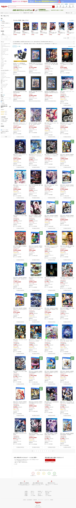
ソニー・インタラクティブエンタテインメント (5, 44)
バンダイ (2, 59)
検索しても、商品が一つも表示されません (21, 462)
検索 (6, 136)
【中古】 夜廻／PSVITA (50, 277)
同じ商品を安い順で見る (67, 105)
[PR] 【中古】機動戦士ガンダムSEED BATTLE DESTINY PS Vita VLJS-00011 (52, 92)
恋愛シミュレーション (4, 80)
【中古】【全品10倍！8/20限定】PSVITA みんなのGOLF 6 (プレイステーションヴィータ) (51, 372)
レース (2, 89)
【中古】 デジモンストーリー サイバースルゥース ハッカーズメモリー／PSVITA (36, 155)
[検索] (53, 7)
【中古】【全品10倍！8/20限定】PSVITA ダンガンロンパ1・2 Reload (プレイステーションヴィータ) (36, 247)
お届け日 (2, 100)
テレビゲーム (6, 12)
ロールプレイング (3, 73)
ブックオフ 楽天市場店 (64, 103)
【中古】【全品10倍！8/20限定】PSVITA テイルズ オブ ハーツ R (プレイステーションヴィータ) (67, 186)
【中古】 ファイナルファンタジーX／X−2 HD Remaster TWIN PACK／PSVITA (67, 341)
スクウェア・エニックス (4, 54)
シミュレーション (3, 76)
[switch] (10, 106)
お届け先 (2, 96)
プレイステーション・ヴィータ (14, 12)
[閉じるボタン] (74, 42)
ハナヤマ (2, 62)
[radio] (1, 20)
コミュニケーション (4, 85)
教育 (1, 88)
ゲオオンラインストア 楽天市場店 (66, 288)
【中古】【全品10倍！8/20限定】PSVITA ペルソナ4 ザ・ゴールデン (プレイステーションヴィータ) (67, 155)
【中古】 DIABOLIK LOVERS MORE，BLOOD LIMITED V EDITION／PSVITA (51, 434)
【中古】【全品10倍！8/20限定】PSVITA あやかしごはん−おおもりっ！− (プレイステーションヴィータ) (20, 403)
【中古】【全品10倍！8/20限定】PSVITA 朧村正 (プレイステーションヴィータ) (36, 403)
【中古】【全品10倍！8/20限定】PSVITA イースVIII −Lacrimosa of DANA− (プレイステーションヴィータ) (20, 278)
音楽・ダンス (3, 81)
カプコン (2, 66)
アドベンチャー (3, 72)
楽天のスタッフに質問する (50, 460)
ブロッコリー (3, 58)
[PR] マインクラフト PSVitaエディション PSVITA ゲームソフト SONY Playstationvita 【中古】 (67, 64)
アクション (2, 74)
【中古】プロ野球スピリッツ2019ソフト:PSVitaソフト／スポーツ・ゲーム (67, 278)
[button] (72, 4)
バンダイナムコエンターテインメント (5, 47)
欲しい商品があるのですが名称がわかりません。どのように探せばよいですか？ (27, 459)
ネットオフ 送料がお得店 (65, 165)
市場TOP (2, 12)
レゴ (1, 55)
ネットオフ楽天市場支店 (18, 413)
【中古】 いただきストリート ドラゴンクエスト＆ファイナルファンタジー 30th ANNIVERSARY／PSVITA (20, 124)
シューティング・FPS (4, 84)
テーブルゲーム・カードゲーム (5, 77)
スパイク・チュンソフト (4, 50)
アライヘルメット (3, 63)
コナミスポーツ (3, 51)
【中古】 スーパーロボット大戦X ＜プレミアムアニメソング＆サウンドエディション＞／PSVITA (52, 155)
